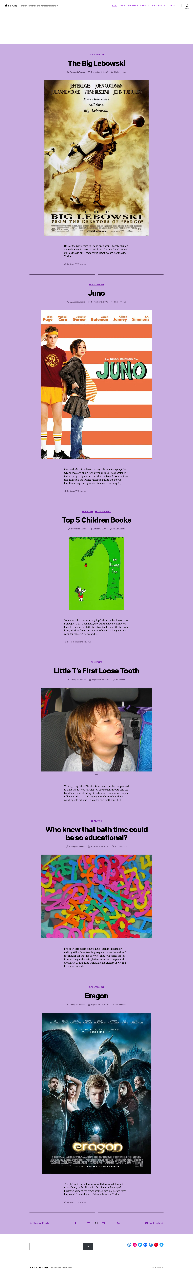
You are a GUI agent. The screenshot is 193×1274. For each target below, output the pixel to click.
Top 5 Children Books (96, 520)
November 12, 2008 (99, 72)
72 (103, 1223)
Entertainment (158, 5)
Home (114, 5)
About (122, 5)
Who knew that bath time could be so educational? (96, 833)
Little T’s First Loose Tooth (96, 670)
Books (69, 642)
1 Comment (120, 679)
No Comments (120, 72)
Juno (96, 293)
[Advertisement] (96, 28)
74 (118, 1223)
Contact (171, 5)
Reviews (70, 264)
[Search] (88, 1246)
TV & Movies (80, 264)
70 (88, 1223)
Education (144, 5)
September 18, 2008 (99, 1004)
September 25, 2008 (99, 846)
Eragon (96, 995)
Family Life (133, 5)
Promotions (78, 642)
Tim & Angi (10, 5)
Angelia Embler (78, 72)
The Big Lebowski (96, 63)
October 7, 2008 (99, 529)
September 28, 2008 (100, 679)
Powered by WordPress (61, 1268)
